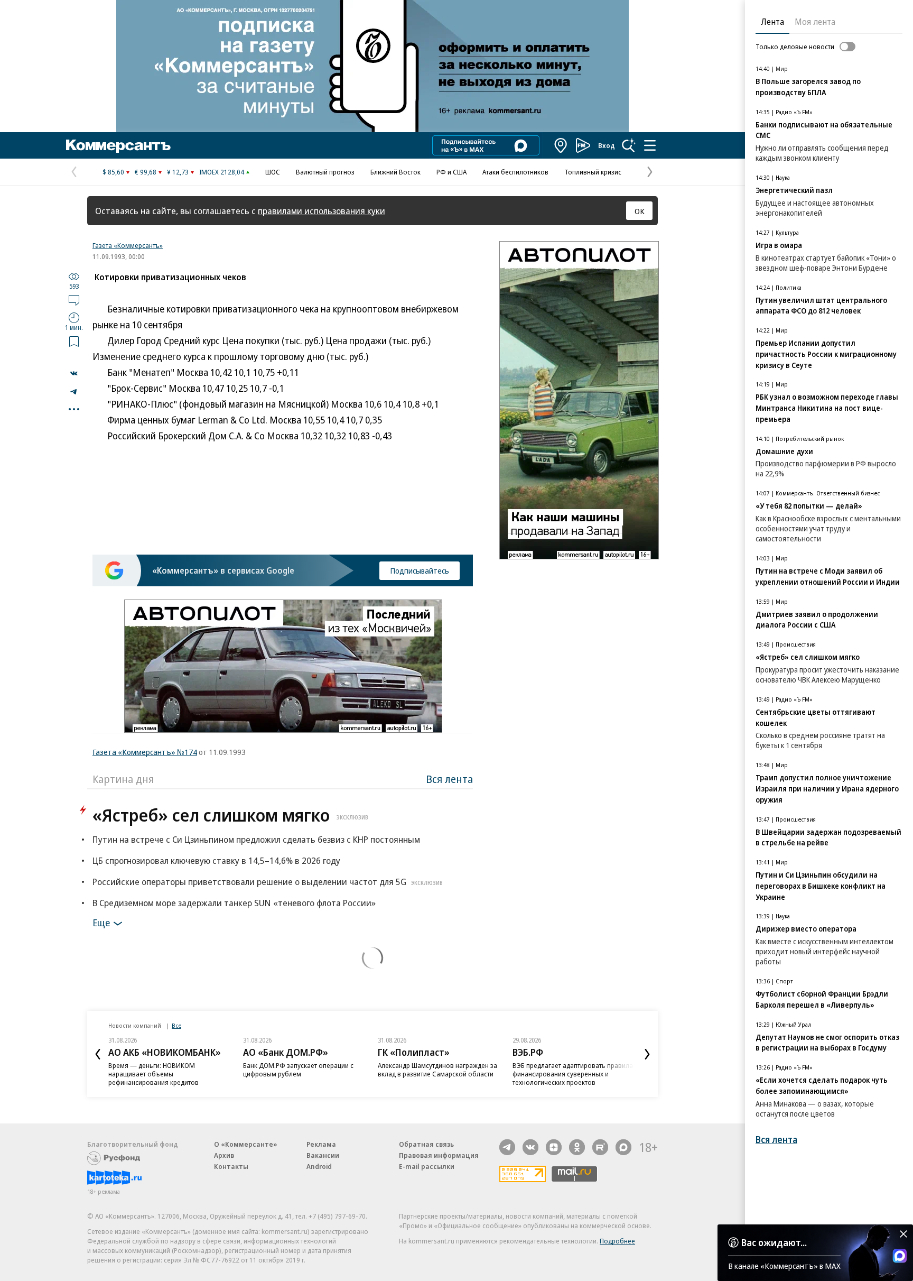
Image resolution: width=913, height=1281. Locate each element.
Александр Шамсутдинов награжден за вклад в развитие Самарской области (437, 1070)
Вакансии (322, 1155)
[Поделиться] (74, 373)
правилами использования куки (321, 211)
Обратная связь (426, 1144)
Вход (606, 145)
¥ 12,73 (178, 172)
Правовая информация (439, 1155)
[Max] (623, 1147)
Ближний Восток (395, 172)
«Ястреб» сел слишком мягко (230, 815)
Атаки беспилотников (515, 172)
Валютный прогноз (325, 172)
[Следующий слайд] (647, 1054)
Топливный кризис (592, 172)
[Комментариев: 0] (74, 299)
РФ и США (451, 172)
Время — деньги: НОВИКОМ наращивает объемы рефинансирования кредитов (153, 1074)
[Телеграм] (507, 1147)
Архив (224, 1155)
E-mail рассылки (426, 1166)
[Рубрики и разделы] (650, 145)
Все (176, 1025)
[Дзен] (554, 1147)
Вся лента (449, 779)
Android (319, 1166)
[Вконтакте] (530, 1147)
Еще (101, 922)
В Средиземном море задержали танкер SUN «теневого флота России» (234, 903)
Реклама (321, 1144)
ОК (640, 211)
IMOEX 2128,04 (221, 172)
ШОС (272, 172)
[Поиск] (629, 145)
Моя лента (815, 21)
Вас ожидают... (774, 1242)
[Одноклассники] (577, 1147)
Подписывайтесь (419, 570)
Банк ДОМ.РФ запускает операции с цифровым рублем (298, 1070)
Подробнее (617, 1241)
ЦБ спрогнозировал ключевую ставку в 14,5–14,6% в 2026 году (216, 860)
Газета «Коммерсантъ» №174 (144, 752)
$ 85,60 (113, 172)
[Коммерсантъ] (118, 145)
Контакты (231, 1166)
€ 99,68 (145, 172)
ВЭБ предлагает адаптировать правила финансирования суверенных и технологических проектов (573, 1074)
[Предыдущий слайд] (97, 1054)
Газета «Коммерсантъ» (127, 245)
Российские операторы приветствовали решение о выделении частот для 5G (267, 881)
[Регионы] (561, 145)
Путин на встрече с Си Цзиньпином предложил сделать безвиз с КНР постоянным (256, 839)
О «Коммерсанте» (245, 1144)
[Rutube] (600, 1147)
